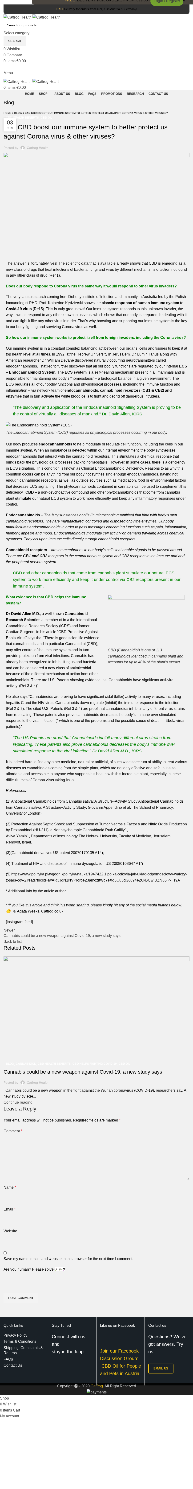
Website (10, 1231)
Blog (18, 113)
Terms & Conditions (20, 1341)
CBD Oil (46, 117)
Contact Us (13, 1365)
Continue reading (18, 1102)
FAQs (8, 1359)
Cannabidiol (26, 1063)
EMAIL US (160, 1368)
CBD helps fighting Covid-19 (94, 1063)
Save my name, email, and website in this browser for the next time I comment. (68, 1259)
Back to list (13, 942)
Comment (13, 1131)
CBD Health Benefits (22, 117)
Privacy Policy (15, 1335)
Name (10, 1187)
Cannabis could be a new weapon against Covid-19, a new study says (83, 1072)
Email (10, 1209)
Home (7, 113)
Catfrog (97, 1386)
